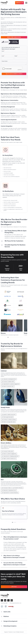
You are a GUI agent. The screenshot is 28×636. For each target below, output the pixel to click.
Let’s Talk (14, 586)
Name (3, 51)
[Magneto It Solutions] (4, 2)
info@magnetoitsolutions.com (15, 603)
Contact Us (19, 2)
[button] (11, 337)
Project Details (4, 61)
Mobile (16, 56)
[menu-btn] (26, 3)
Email (3, 56)
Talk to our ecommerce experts (14, 73)
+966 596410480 (4, 603)
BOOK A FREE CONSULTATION (14, 37)
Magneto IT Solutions (8, 632)
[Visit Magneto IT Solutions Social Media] (2, 600)
